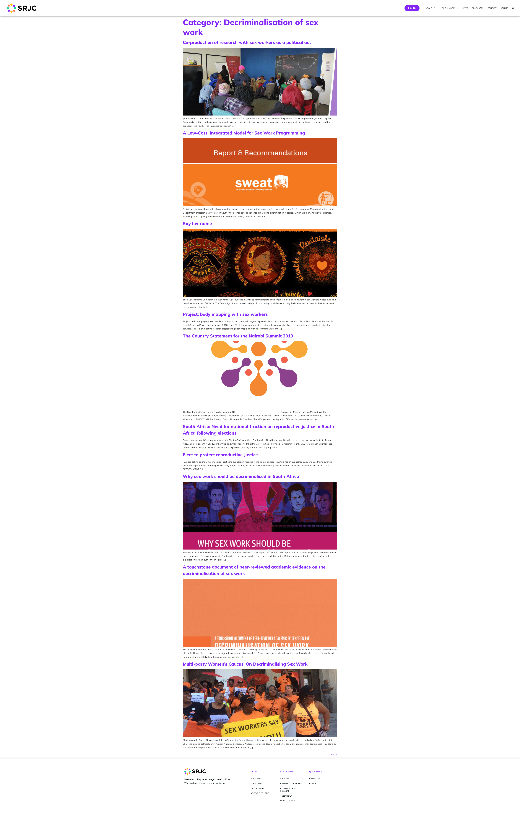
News (465, 8)
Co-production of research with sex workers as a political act (247, 42)
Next (333, 753)
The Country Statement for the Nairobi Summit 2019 (238, 336)
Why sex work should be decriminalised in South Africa (241, 476)
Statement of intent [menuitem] (260, 793)
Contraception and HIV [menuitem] (291, 783)
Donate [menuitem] (312, 783)
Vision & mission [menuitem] (258, 778)
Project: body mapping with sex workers (225, 314)
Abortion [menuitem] (284, 778)
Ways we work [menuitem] (258, 788)
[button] (513, 8)
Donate (504, 8)
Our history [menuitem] (256, 783)
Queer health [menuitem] (286, 796)
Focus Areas (448, 8)
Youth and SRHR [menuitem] (287, 801)
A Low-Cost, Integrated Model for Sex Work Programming (244, 133)
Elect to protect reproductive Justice (220, 454)
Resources (477, 8)
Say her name (197, 223)
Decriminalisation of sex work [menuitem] (290, 789)
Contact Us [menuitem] (314, 778)
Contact (491, 8)
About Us (430, 8)
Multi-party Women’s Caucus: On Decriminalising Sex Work (245, 664)
